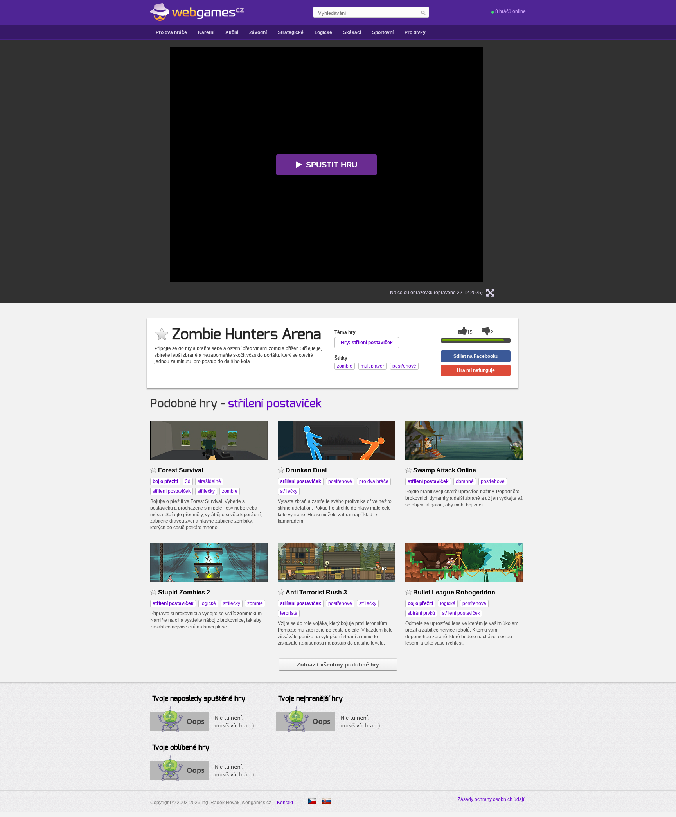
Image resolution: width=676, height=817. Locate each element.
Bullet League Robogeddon (454, 592)
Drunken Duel (306, 470)
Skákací (352, 32)
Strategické (291, 32)
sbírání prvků (421, 613)
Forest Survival (180, 470)
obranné (465, 481)
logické (208, 603)
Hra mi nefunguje (476, 370)
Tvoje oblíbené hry (180, 747)
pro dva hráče (373, 481)
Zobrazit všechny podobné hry (338, 664)
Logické (323, 32)
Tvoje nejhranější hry (310, 698)
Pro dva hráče (171, 32)
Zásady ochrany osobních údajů (492, 799)
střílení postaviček (275, 403)
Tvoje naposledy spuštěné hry (198, 698)
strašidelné (209, 481)
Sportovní (383, 32)
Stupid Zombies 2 (184, 592)
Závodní (258, 32)
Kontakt (285, 802)
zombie (229, 491)
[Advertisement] (72, 164)
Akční (231, 32)
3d (188, 481)
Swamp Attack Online (444, 470)
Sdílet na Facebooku (475, 356)
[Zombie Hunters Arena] (326, 801)
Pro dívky (415, 32)
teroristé (288, 613)
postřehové (340, 481)
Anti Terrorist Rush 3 (316, 592)
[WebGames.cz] (197, 12)
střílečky (206, 491)
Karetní (206, 32)
